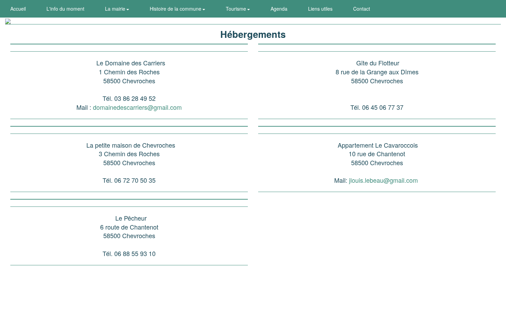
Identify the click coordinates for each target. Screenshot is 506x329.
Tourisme (236, 8)
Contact (361, 8)
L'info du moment (65, 8)
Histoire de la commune (176, 8)
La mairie (116, 8)
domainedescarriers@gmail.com (137, 107)
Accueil (18, 8)
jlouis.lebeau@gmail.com (383, 180)
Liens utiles (320, 8)
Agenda (279, 8)
